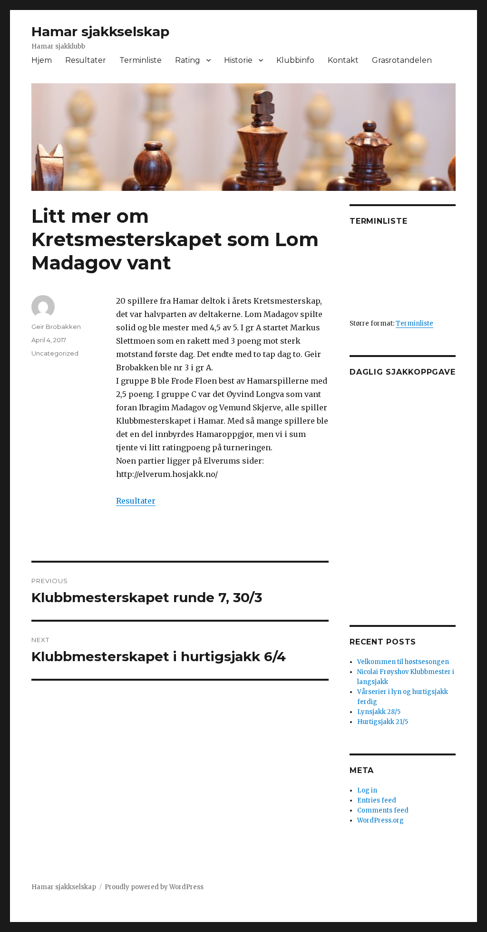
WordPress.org (380, 820)
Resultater (85, 60)
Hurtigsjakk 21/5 (382, 722)
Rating (187, 60)
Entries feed (376, 800)
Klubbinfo (295, 60)
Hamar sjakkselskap (100, 31)
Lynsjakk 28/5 (378, 712)
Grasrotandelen (402, 60)
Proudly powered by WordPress (154, 887)
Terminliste (140, 60)
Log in (367, 790)
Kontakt (343, 60)
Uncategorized (54, 353)
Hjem (41, 60)
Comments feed (383, 810)
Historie (238, 60)
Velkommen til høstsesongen (403, 662)
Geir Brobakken (56, 326)
